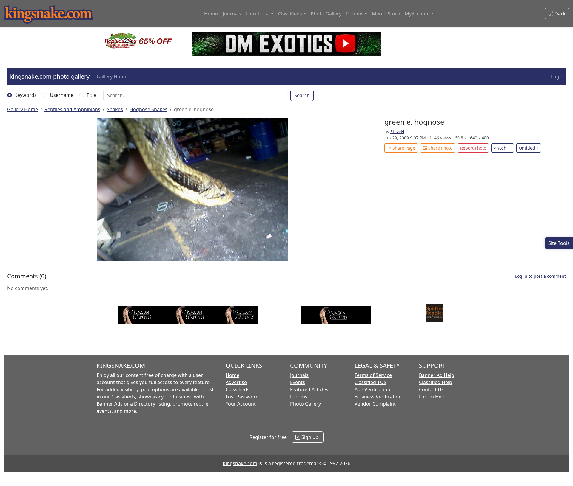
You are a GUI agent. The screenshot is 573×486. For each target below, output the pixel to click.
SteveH (397, 131)
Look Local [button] (258, 13)
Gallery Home (112, 76)
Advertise (236, 382)
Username (61, 95)
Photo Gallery (326, 13)
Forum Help (432, 396)
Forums (298, 396)
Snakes (115, 109)
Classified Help (435, 382)
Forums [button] (354, 13)
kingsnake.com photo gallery (50, 76)
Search (302, 95)
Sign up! (310, 437)
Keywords (25, 95)
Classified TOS (370, 382)
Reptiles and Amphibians (72, 109)
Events (297, 382)
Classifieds (237, 389)
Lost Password (242, 396)
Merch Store (386, 13)
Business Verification (378, 396)
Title (91, 95)
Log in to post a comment (540, 276)
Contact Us (431, 389)
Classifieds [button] (290, 13)
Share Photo (439, 148)
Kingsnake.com (240, 463)
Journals (232, 13)
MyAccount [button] (417, 13)
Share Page (403, 148)
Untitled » (528, 148)
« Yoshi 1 (502, 148)
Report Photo (473, 148)
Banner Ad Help (436, 375)
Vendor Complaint (375, 403)
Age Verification (372, 389)
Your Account (241, 403)
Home (211, 13)
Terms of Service (373, 375)
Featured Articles (309, 389)
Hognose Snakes (148, 109)
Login (557, 76)
